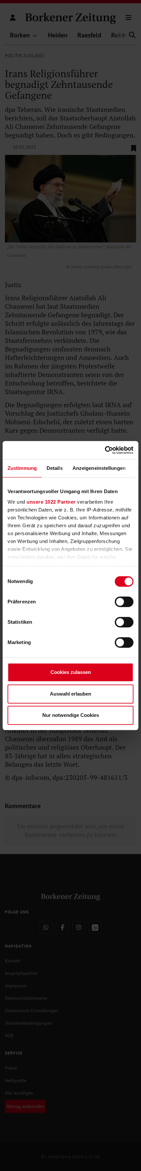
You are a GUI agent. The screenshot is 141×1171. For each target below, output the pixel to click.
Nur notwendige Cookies (70, 715)
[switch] (124, 601)
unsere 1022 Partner (51, 502)
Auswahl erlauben (70, 694)
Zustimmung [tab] (22, 468)
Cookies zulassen (70, 672)
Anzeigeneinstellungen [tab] (99, 468)
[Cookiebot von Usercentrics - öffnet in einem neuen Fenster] (104, 450)
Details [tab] (55, 468)
